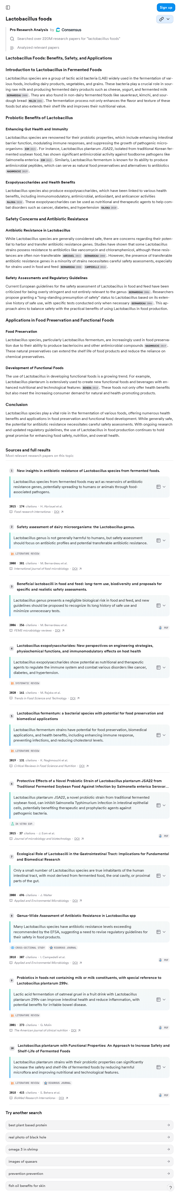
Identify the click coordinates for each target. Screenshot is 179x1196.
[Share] (164, 19)
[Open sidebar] (8, 7)
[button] (166, 7)
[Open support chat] (170, 1187)
